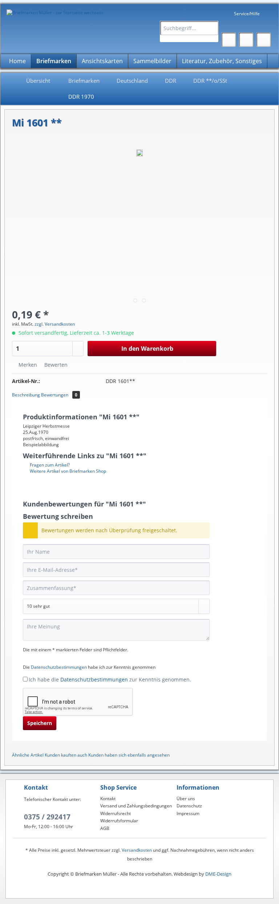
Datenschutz (189, 806)
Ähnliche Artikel (28, 755)
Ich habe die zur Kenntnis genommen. (110, 679)
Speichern (39, 723)
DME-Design (218, 874)
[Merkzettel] (228, 39)
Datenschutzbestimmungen (59, 667)
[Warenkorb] (263, 39)
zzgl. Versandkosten (55, 324)
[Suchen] (211, 28)
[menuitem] (189, 31)
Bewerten (55, 364)
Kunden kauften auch (66, 755)
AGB (104, 828)
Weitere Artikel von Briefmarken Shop (67, 471)
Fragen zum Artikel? (49, 465)
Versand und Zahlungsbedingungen (136, 806)
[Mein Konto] (246, 39)
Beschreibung (26, 395)
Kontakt (108, 798)
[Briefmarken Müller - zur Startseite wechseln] (55, 12)
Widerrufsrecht (115, 813)
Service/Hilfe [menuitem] (247, 14)
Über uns (186, 798)
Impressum (188, 813)
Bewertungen (59, 395)
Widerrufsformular (119, 821)
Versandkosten (137, 850)
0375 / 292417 (47, 817)
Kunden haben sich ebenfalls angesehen (129, 755)
